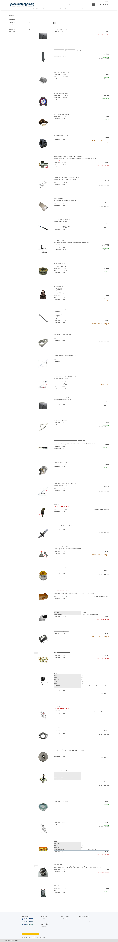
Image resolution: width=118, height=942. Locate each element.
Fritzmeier (11, 24)
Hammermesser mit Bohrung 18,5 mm (61, 546)
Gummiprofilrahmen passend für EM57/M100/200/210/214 (66, 483)
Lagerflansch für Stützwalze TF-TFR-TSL (62, 727)
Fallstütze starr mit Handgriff (60, 309)
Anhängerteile (12, 31)
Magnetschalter (57, 885)
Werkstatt (11, 34)
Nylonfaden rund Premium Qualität (61, 93)
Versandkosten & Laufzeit (65, 918)
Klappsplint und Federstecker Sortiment (62, 652)
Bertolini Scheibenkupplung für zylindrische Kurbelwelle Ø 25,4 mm (68, 156)
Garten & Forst (12, 22)
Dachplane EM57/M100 (58, 198)
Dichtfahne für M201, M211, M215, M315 (62, 219)
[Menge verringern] (93, 62)
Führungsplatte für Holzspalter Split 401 (62, 28)
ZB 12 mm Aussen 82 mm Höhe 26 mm (82, 810)
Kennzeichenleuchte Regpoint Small (61, 631)
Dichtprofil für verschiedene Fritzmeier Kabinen (63, 240)
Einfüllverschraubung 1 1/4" (59, 263)
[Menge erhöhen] (108, 62)
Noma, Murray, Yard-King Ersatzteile (86, 921)
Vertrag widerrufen (30, 934)
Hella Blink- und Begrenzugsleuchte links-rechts (63, 567)
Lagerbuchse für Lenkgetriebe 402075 (61, 706)
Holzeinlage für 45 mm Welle (60, 588)
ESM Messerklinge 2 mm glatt (60, 286)
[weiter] (108, 23)
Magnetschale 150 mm (58, 864)
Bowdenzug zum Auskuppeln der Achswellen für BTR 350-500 (66, 177)
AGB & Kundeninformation (46, 921)
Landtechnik (11, 27)
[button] (98, 5)
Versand (36, 936)
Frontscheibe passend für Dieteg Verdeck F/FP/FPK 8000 (65, 355)
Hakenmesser (56, 504)
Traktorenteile (12, 29)
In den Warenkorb (100, 66)
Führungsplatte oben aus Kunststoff (61, 397)
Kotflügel (55, 673)
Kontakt (99, 1)
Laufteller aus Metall (58, 799)
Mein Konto (105, 1)
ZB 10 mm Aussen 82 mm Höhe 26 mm (82, 807)
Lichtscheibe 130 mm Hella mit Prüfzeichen (62, 72)
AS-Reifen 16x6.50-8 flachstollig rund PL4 (62, 135)
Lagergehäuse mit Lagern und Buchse (61, 749)
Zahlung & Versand (64, 921)
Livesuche (16, 940)
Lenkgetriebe (56, 820)
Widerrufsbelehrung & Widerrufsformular (45, 924)
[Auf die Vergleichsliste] (49, 29)
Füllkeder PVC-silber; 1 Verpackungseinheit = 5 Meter (64, 49)
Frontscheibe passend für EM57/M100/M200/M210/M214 (65, 376)
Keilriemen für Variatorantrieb (60, 610)
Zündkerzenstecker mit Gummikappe (61, 114)
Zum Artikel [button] (100, 38)
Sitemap (12, 940)
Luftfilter (55, 841)
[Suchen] (93, 4)
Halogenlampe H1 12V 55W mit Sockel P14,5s (63, 525)
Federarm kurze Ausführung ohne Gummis (62, 334)
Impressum (43, 928)
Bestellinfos (43, 918)
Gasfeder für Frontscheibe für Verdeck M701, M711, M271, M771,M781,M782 (69, 440)
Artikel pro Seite (47, 23)
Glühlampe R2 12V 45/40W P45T (60, 462)
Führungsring (56, 418)
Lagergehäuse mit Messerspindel (60, 770)
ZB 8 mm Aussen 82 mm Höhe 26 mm (82, 803)
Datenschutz (43, 926)
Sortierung (38, 23)
